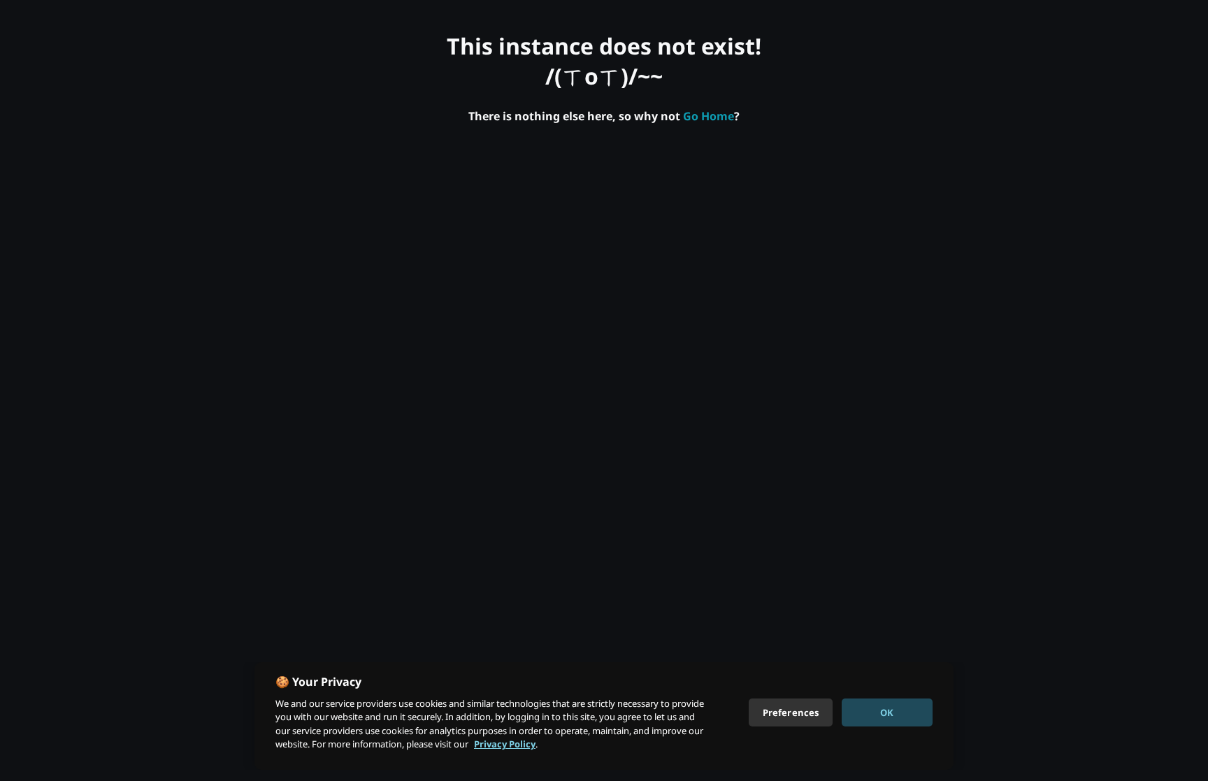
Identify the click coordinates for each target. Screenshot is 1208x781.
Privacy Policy (504, 744)
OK (886, 711)
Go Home (708, 116)
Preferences (791, 711)
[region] (604, 716)
